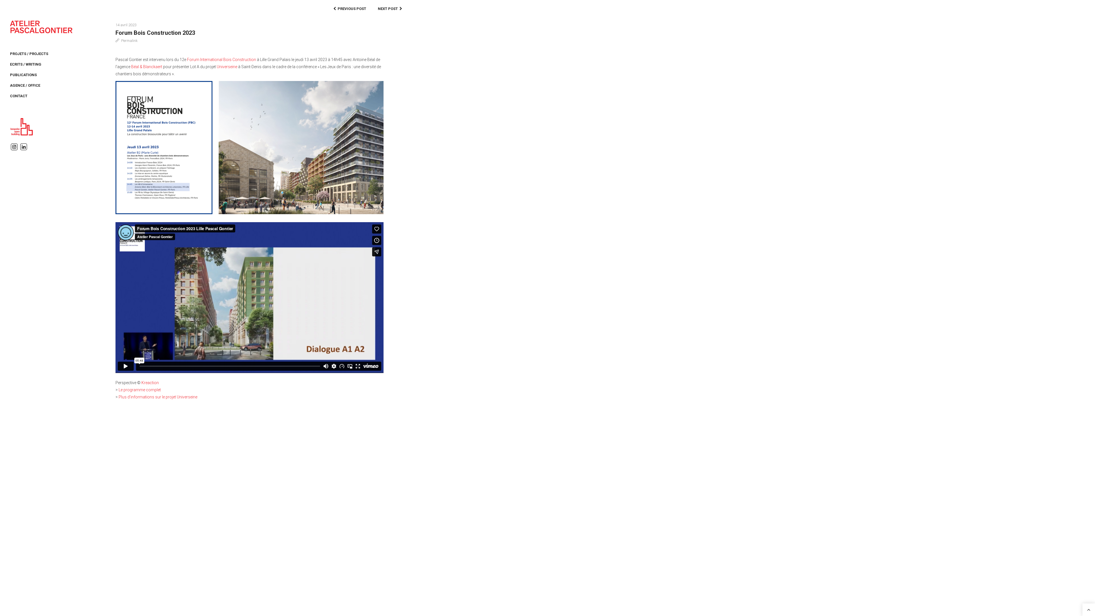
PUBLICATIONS (23, 75)
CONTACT (18, 96)
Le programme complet (140, 390)
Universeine (227, 66)
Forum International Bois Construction (221, 59)
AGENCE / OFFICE (25, 85)
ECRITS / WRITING (25, 64)
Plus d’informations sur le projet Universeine (158, 397)
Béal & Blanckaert (146, 66)
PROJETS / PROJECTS (29, 54)
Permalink (129, 40)
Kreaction (150, 382)
